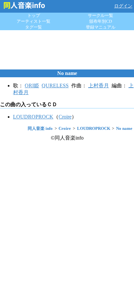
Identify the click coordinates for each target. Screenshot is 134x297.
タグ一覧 (33, 27)
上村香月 (98, 85)
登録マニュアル (100, 27)
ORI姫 (32, 85)
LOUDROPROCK (33, 116)
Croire (65, 116)
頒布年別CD (100, 21)
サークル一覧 (100, 15)
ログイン (123, 6)
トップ (33, 15)
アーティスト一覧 (33, 21)
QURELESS (55, 85)
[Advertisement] (67, 49)
